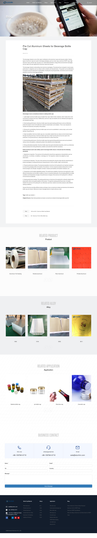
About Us (66, 2)
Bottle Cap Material (36, 2)
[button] (45, 279)
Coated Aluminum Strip (28, 512)
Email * (51, 463)
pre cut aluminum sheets (36, 114)
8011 (41, 505)
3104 (41, 510)
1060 (41, 508)
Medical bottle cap (53, 517)
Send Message (48, 486)
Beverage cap (53, 512)
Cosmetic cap (53, 515)
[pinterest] (16, 517)
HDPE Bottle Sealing (54, 519)
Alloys (46, 2)
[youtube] (18, 517)
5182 (41, 517)
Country (51, 468)
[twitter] (10, 517)
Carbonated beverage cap (55, 508)
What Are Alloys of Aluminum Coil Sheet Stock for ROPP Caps (79, 514)
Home (28, 2)
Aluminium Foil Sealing (28, 515)
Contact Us (74, 2)
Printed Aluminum (27, 510)
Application (53, 2)
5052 (41, 515)
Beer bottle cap (53, 510)
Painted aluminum (27, 508)
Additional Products (27, 517)
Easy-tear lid (52, 524)
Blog (60, 2)
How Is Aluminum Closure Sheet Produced (76, 505)
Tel (5, 468)
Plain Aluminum (26, 505)
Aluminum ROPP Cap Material (73, 510)
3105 (41, 512)
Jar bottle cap (53, 522)
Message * (7, 473)
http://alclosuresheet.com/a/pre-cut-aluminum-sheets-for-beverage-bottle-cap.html (50, 198)
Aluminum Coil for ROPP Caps (73, 508)
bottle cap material (30, 195)
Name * (6, 463)
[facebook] (7, 517)
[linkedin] (13, 517)
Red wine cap (53, 505)
